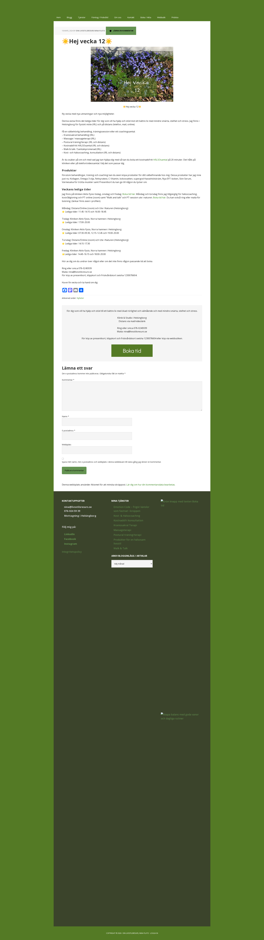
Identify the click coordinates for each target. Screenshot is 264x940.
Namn (65, 416)
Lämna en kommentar (123, 31)
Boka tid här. (159, 197)
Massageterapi (122, 530)
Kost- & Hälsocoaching (127, 515)
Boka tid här (128, 194)
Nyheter (80, 298)
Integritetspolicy (72, 551)
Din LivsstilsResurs (71, 7)
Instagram (70, 543)
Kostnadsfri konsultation (128, 520)
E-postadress (68, 430)
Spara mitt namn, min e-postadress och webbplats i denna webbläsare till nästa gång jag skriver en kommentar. (111, 462)
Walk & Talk (121, 548)
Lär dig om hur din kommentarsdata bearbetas (150, 484)
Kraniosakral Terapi (125, 525)
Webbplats (66, 444)
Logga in (154, 933)
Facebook (70, 539)
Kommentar (68, 380)
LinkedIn (69, 534)
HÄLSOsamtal (160, 159)
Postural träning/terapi (127, 534)
